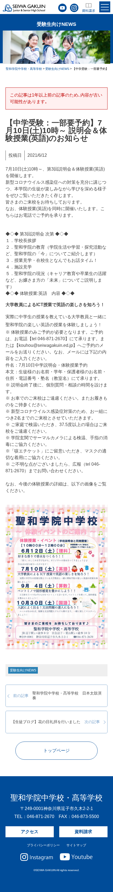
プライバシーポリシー (43, 845)
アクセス (29, 831)
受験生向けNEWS (23, 670)
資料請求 (83, 831)
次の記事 (55, 722)
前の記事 (57, 695)
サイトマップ (76, 845)
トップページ (56, 750)
